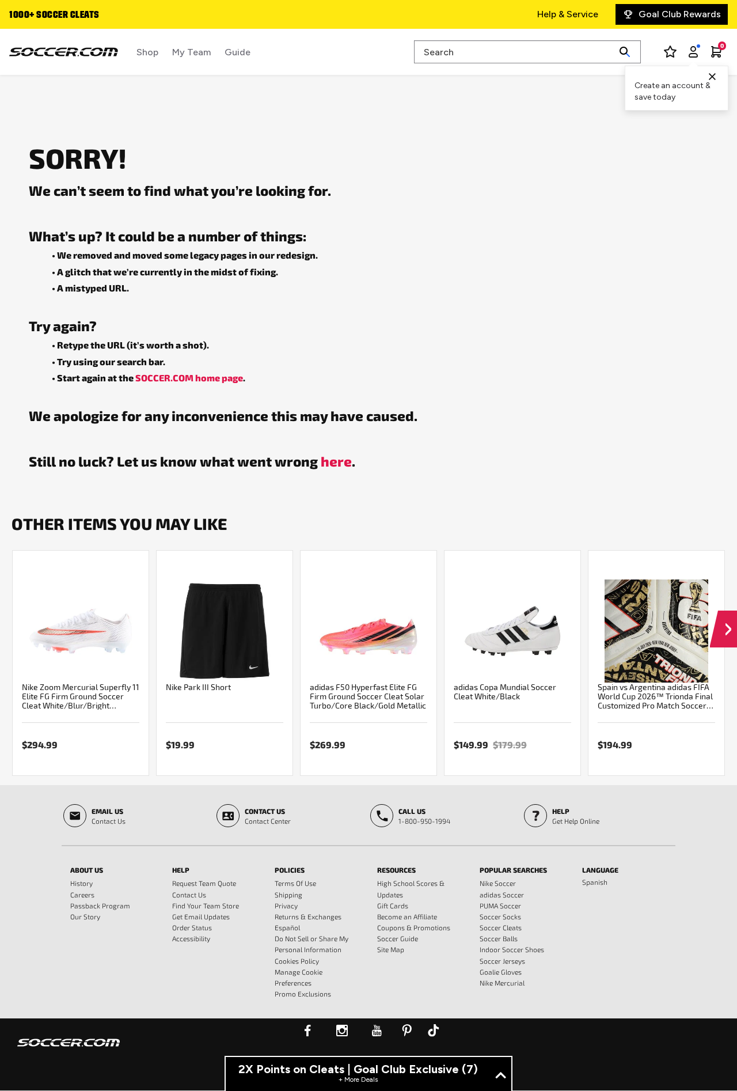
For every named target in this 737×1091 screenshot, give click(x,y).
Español (287, 927)
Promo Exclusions (303, 994)
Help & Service (567, 14)
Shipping (288, 895)
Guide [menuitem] (237, 52)
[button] (723, 618)
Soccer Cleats (501, 927)
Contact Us (189, 895)
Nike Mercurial (502, 983)
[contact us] (68, 1050)
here (336, 461)
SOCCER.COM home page (189, 377)
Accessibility (191, 938)
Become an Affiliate (407, 916)
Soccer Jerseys (502, 961)
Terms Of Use (295, 883)
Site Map (390, 949)
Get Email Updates (201, 916)
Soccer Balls (499, 938)
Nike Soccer (498, 883)
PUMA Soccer (500, 905)
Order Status (192, 927)
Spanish (594, 882)
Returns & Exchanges (308, 916)
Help (180, 870)
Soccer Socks (500, 916)
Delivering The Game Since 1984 (98, 15)
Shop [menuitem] (147, 52)
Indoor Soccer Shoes (512, 949)
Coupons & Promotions (413, 927)
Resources (396, 870)
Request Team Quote (204, 883)
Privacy (286, 905)
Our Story (85, 916)
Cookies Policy (297, 961)
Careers (82, 895)
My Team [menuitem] (191, 52)
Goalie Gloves (501, 972)
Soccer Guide (397, 938)
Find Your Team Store (205, 905)
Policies (290, 870)
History (81, 883)
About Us (86, 870)
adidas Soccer (502, 895)
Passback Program (100, 905)
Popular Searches (513, 870)
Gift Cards (392, 905)
